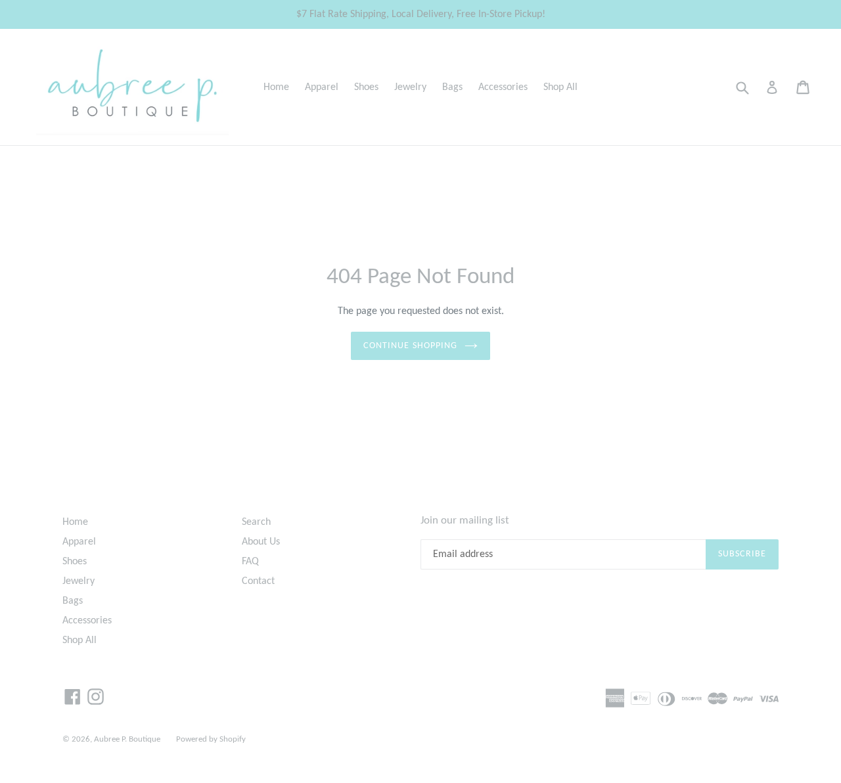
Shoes (366, 87)
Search (256, 522)
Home (276, 87)
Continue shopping (410, 346)
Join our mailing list (464, 520)
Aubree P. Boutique (127, 739)
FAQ (250, 561)
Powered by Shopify (211, 739)
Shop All (560, 87)
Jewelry (410, 87)
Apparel (321, 87)
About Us (261, 542)
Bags (452, 87)
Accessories (503, 87)
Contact (258, 581)
